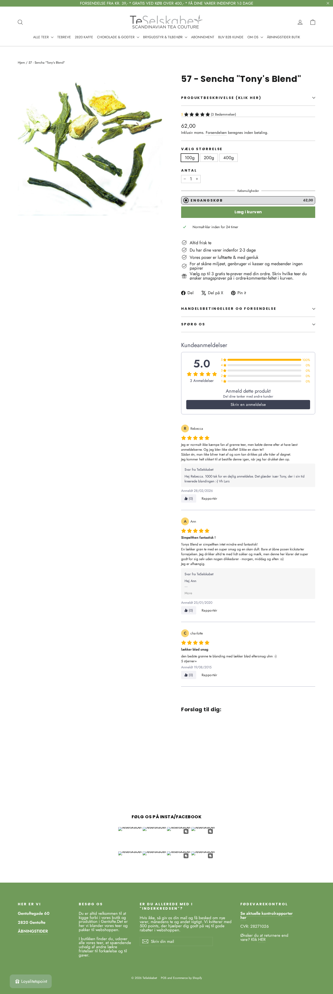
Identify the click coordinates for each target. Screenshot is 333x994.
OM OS (253, 37)
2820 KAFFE (84, 37)
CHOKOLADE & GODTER (116, 37)
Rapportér (209, 498)
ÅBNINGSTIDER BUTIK (283, 37)
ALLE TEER (41, 37)
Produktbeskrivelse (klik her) (221, 97)
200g (209, 158)
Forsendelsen (216, 132)
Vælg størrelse (202, 149)
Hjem (21, 62)
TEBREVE (64, 37)
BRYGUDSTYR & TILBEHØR (163, 37)
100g (190, 158)
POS (163, 978)
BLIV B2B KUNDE (231, 37)
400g (228, 158)
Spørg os (193, 324)
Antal (189, 170)
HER (261, 939)
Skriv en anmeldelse (248, 404)
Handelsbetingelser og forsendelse (228, 308)
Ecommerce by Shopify (187, 978)
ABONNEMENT (202, 37)
